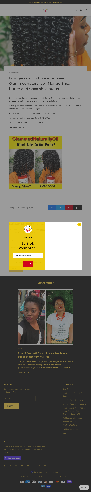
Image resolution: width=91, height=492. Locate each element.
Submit (28, 264)
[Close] (79, 224)
